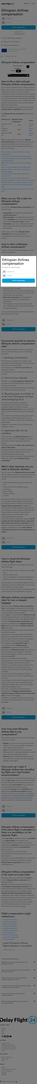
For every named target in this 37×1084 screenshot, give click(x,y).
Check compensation (18, 280)
